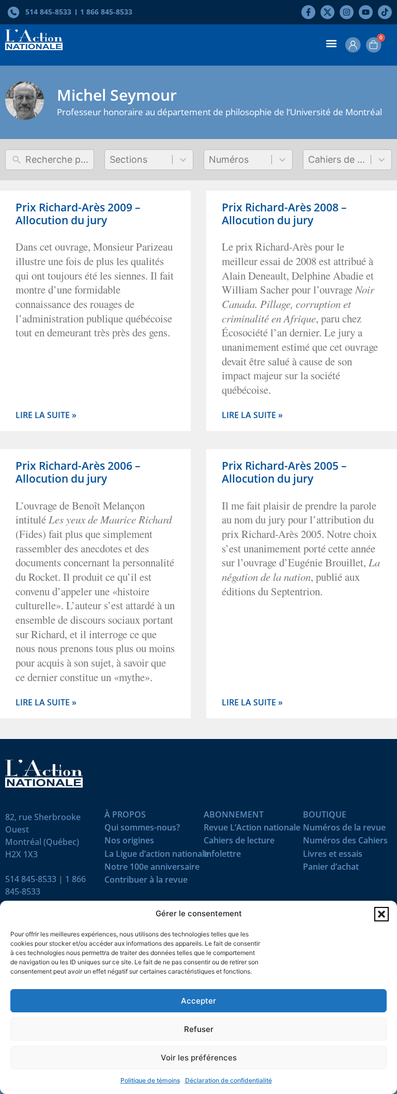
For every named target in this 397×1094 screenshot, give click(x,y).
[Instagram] (347, 12)
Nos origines (129, 842)
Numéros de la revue (344, 829)
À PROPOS (125, 816)
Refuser (198, 1029)
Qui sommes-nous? (142, 829)
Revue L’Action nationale (252, 829)
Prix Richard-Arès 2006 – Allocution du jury (78, 472)
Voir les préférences (199, 1057)
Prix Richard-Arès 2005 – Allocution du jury (284, 472)
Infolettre (222, 856)
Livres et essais (332, 856)
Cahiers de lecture (239, 842)
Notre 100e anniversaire (152, 869)
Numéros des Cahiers (345, 842)
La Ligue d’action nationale (156, 856)
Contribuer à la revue (146, 882)
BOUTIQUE (324, 816)
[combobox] (139, 160)
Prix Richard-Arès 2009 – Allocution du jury (78, 213)
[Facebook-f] (308, 12)
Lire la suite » (46, 415)
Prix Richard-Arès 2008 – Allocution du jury (284, 213)
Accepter (198, 1001)
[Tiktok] (385, 12)
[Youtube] (366, 12)
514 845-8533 (30, 879)
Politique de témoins (150, 1080)
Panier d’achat (331, 869)
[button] (381, 914)
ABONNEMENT (234, 816)
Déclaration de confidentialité (228, 1080)
